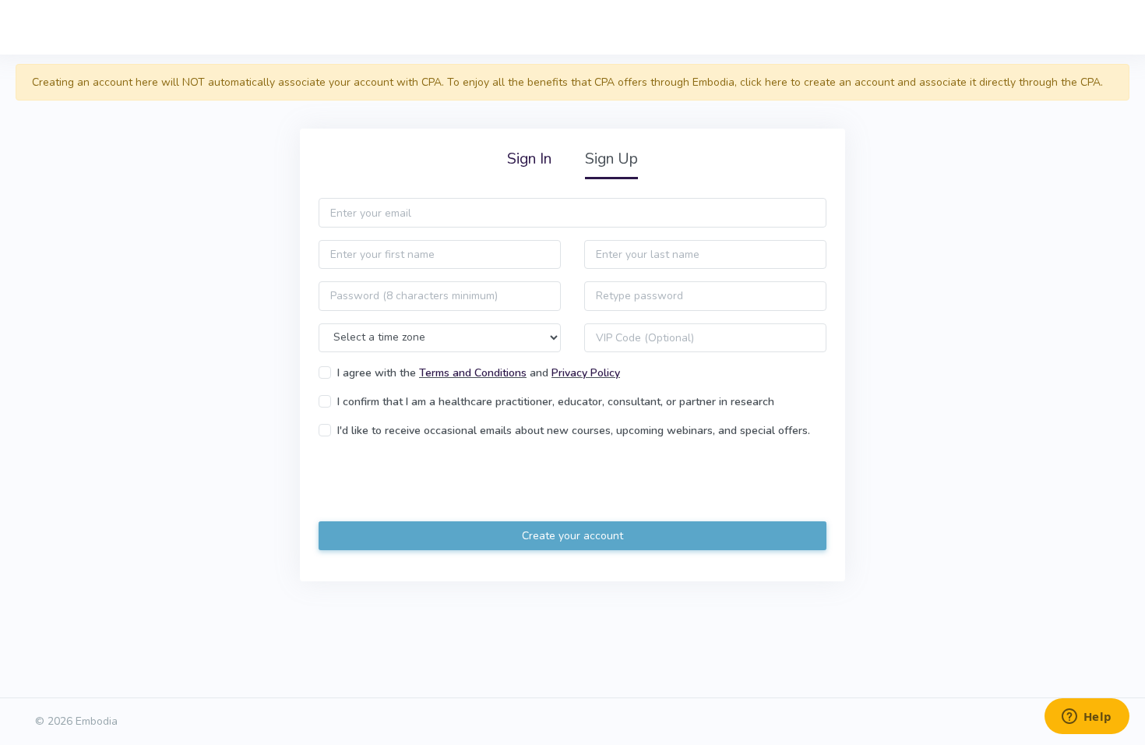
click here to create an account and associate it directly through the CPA (920, 82)
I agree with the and (478, 372)
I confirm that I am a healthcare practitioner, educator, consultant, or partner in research (555, 401)
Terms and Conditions (473, 372)
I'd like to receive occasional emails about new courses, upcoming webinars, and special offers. (573, 430)
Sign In (529, 158)
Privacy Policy (585, 372)
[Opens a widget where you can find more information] (1086, 717)
